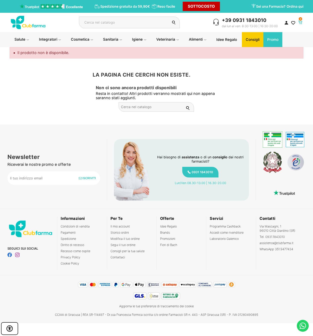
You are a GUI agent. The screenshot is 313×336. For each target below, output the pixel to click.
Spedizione (68, 238)
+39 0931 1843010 (244, 20)
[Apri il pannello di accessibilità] (10, 328)
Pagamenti (68, 232)
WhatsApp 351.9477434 (276, 249)
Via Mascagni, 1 (277, 228)
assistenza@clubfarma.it (276, 243)
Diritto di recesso (72, 245)
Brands (165, 232)
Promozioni (167, 238)
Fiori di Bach (168, 245)
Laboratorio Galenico (224, 238)
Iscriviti (89, 178)
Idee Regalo (168, 226)
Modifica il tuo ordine (125, 238)
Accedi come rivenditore (227, 232)
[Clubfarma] (28, 22)
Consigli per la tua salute (128, 251)
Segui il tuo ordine (123, 245)
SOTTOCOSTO (201, 6)
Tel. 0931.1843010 (272, 237)
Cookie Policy (70, 263)
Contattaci (118, 257)
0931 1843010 (202, 172)
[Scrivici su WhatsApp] (303, 326)
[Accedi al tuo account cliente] (286, 22)
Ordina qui (295, 6)
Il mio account (120, 226)
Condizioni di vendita (75, 226)
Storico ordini (120, 232)
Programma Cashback (225, 226)
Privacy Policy (70, 257)
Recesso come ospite (75, 251)
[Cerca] (173, 22)
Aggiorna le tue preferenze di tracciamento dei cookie (156, 306)
